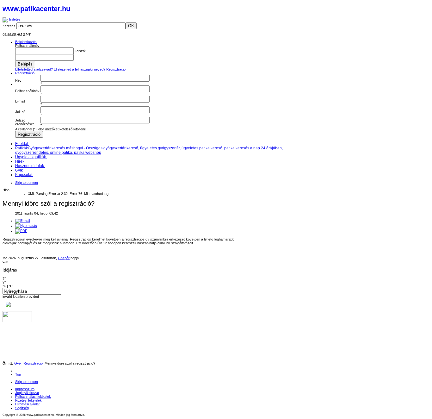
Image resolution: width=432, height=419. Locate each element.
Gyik (18, 363)
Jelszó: (20, 112)
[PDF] (21, 231)
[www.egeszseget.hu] (7, 306)
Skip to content (26, 182)
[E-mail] (22, 220)
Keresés (9, 26)
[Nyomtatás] (26, 226)
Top (18, 374)
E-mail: (20, 101)
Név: (18, 80)
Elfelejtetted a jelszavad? (34, 69)
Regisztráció (116, 69)
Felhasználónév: (27, 91)
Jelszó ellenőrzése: (24, 122)
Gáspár (64, 258)
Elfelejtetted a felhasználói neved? (79, 69)
